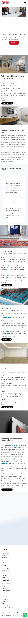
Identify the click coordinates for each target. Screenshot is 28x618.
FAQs (3, 572)
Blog (3, 562)
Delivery (4, 577)
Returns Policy (5, 601)
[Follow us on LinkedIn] (9, 612)
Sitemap (4, 575)
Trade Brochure (5, 588)
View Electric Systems (7, 103)
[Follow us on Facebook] (3, 612)
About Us (4, 552)
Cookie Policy (5, 605)
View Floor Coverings (7, 407)
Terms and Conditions (7, 598)
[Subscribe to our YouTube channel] (17, 612)
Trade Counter (5, 573)
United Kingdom (5, 610)
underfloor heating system (18, 445)
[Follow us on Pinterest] (14, 612)
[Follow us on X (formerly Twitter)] (12, 612)
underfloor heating (13, 82)
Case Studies (5, 592)
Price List (4, 586)
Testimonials (5, 555)
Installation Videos (6, 590)
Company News (5, 553)
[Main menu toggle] (25, 2)
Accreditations (5, 557)
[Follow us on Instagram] (6, 612)
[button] (21, 2)
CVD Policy (4, 603)
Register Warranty (6, 570)
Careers (3, 560)
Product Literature (6, 568)
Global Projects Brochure (7, 583)
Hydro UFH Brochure (6, 585)
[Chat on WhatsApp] (25, 615)
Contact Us (4, 559)
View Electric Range (7, 285)
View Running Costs (7, 489)
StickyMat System (7, 265)
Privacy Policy (5, 599)
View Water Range (7, 339)
